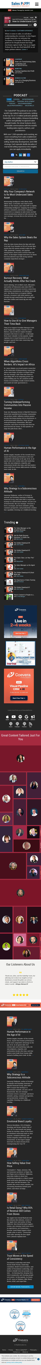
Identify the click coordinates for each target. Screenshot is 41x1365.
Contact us (16, 1352)
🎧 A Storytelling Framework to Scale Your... (6, 818)
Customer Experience (25, 31)
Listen (24, 49)
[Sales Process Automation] (20, 653)
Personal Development (26, 101)
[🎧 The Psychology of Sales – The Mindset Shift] (12, 1021)
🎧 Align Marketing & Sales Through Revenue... (34, 859)
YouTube (13, 719)
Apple (7, 719)
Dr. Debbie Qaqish (23, 445)
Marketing (18, 68)
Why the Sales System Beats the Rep (20, 239)
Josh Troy (22, 235)
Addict (10, 726)
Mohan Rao (21, 82)
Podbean (17, 726)
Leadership (18, 59)
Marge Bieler (20, 561)
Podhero (24, 726)
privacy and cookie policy (14, 1362)
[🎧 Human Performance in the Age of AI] (9, 437)
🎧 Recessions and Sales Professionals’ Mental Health (34, 785)
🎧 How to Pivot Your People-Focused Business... (26, 953)
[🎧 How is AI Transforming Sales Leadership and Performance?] (8, 62)
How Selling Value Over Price (19, 1164)
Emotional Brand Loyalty (19, 1121)
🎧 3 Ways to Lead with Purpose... (13, 866)
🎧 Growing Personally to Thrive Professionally (6, 839)
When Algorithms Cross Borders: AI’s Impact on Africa (19, 363)
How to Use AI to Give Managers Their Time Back (20, 322)
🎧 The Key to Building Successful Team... (6, 799)
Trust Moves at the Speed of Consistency (20, 1257)
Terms (4, 1350)
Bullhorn (33, 719)
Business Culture (20, 78)
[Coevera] (20, 1340)
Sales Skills (29, 105)
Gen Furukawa (11, 31)
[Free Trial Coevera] (20, 1005)
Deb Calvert (20, 539)
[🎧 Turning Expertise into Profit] (8, 72)
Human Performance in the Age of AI (20, 449)
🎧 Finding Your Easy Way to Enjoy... (34, 920)
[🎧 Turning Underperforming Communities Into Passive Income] (9, 391)
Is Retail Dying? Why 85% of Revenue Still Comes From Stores (19, 1211)
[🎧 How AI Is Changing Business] (8, 81)
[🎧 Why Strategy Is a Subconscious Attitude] (9, 478)
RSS (30, 726)
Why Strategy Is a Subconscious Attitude (20, 490)
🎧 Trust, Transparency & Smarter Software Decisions (6, 946)
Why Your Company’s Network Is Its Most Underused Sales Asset (19, 194)
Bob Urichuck (20, 581)
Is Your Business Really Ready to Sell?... (34, 812)
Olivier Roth (23, 189)
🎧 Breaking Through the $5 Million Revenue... (33, 872)
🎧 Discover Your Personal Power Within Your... (19, 919)
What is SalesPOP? (21, 1350)
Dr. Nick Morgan (21, 596)
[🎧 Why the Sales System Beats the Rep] (9, 227)
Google (26, 719)
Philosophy (33, 1350)
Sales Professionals (14, 105)
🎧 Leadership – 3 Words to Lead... (33, 832)
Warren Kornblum (28, 1119)
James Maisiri (22, 359)
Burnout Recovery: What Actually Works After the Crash (19, 279)
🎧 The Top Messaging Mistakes (6, 919)
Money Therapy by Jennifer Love (20, 10)
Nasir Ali (21, 399)
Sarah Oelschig (24, 275)
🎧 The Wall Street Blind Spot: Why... (13, 778)
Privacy (10, 1350)
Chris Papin (25, 1160)
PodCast (12, 103)
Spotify (20, 719)
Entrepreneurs (27, 99)
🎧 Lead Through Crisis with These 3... (20, 832)
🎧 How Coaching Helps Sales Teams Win (33, 940)
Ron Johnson (26, 1205)
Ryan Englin (22, 318)
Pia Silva (20, 73)
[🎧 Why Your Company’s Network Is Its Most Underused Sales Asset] (9, 181)
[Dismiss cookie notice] (38, 1359)
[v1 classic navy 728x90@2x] (20, 1299)
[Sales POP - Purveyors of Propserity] (20, 4)
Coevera (16, 99)
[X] (17, 155)
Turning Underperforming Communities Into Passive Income (17, 405)
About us (25, 1352)
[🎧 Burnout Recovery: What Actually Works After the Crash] (9, 267)
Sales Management (25, 103)
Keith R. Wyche (26, 1253)
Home (9, 99)
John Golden (20, 531)
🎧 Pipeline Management (20, 792)
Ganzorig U (21, 486)
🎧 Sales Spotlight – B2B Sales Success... (20, 758)
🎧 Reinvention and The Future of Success (20, 940)
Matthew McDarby (22, 65)
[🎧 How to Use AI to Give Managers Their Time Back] (9, 310)
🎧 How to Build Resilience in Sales (20, 812)
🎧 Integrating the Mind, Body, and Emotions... (20, 893)
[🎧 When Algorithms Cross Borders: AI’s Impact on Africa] (9, 351)
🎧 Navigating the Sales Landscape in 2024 (26, 846)
